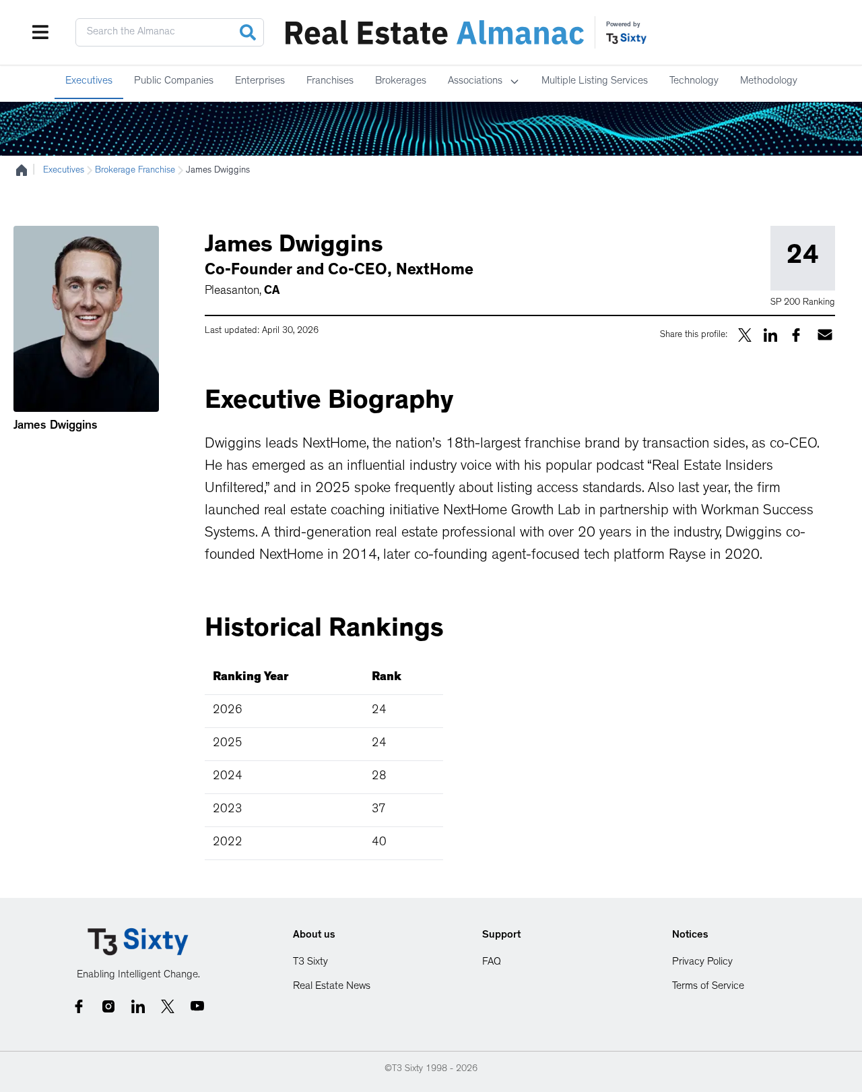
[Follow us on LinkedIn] (138, 1006)
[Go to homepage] (138, 942)
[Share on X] (745, 335)
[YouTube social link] (197, 1006)
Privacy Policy (702, 962)
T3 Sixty (310, 962)
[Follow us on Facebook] (79, 1006)
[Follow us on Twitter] (167, 1006)
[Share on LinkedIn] (770, 335)
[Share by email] (825, 334)
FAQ (491, 962)
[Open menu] (40, 32)
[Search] (248, 32)
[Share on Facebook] (796, 335)
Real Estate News (331, 986)
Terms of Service (708, 986)
